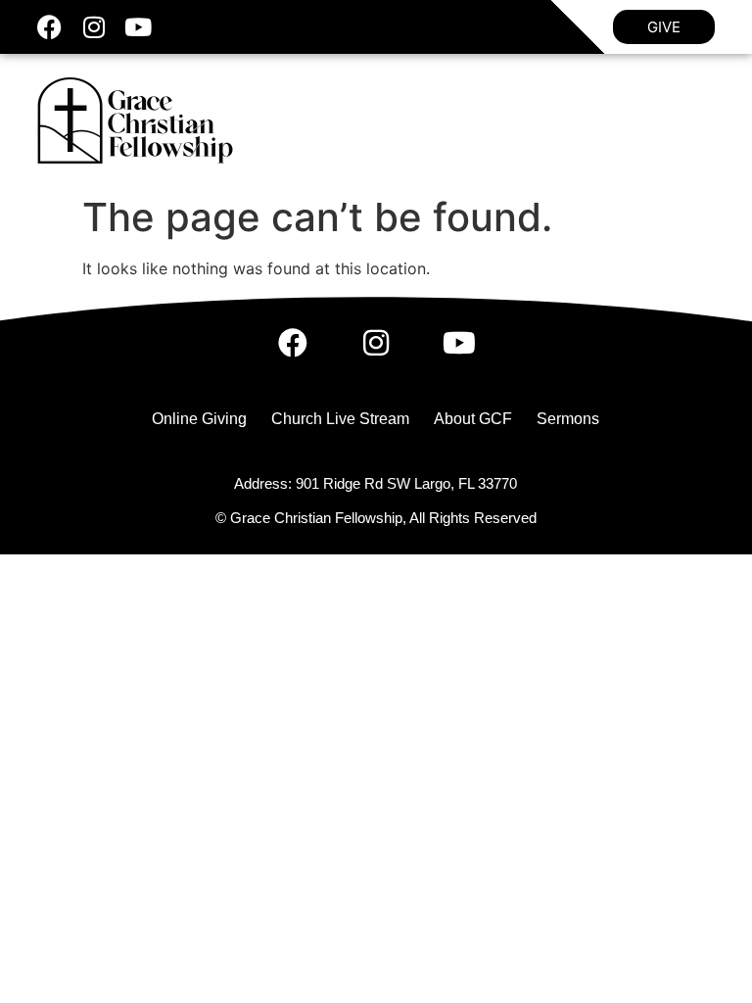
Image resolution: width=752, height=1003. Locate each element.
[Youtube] (137, 27)
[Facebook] (49, 27)
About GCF (473, 418)
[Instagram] (93, 27)
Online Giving (199, 418)
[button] (701, 120)
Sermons (568, 418)
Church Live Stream (340, 418)
